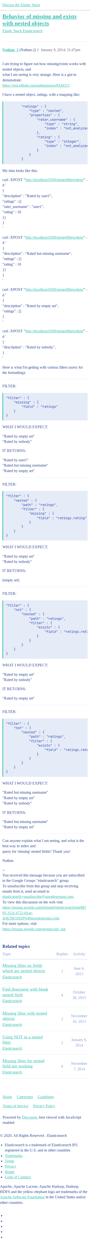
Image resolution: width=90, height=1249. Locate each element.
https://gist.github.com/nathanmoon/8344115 (36, 85)
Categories (25, 1097)
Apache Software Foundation (22, 1197)
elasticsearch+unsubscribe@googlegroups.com (37, 897)
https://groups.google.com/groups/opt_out (33, 929)
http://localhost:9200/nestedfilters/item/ (54, 180)
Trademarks (14, 1156)
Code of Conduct (18, 1177)
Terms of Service (15, 1106)
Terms (9, 1161)
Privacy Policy (44, 1106)
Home (7, 1097)
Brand (9, 1172)
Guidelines (46, 1097)
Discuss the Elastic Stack (21, 5)
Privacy (10, 1166)
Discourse (29, 1117)
